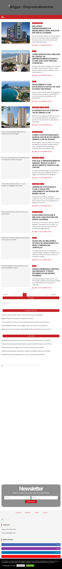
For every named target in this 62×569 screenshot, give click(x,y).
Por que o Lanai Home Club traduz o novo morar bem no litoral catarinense (22, 315)
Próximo (53, 294)
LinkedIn (36, 512)
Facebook (18, 512)
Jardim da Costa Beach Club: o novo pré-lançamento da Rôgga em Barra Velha (45, 190)
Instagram (28, 512)
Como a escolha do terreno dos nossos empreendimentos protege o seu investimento (26, 322)
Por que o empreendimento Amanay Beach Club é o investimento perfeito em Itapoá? (46, 164)
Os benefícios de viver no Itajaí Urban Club (45, 111)
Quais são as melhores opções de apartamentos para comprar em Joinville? (45, 244)
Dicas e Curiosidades (37, 23)
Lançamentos (36, 107)
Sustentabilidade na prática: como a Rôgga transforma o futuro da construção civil (25, 325)
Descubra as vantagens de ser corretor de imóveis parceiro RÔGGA (25, 347)
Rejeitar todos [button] (20, 565)
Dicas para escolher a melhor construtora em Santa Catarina (45, 217)
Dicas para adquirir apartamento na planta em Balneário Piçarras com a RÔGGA (29, 340)
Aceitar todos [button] (30, 565)
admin (35, 45)
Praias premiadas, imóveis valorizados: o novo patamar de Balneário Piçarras (45, 272)
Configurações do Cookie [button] (8, 565)
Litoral (34, 51)
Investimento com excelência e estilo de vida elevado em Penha (46, 86)
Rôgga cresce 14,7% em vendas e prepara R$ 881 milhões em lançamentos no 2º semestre (26, 329)
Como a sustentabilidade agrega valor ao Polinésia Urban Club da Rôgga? (45, 137)
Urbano (46, 107)
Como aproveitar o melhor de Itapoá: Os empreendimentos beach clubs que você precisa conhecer (46, 58)
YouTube (44, 512)
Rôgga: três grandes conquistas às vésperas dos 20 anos (17, 318)
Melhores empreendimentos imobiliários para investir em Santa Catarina (45, 29)
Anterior (5, 294)
